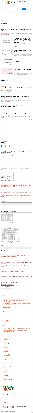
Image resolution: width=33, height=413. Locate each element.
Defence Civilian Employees (7, 350)
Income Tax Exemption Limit (19, 303)
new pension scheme (6, 366)
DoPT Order (5, 316)
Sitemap (4, 313)
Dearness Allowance (17, 68)
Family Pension (9, 301)
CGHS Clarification (11, 299)
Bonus (4, 342)
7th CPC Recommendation (16, 297)
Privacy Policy (5, 321)
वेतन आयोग (4, 382)
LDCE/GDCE (24, 303)
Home (3, 406)
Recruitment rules (18, 307)
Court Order (12, 300)
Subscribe (2, 142)
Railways (2, 28)
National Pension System (7, 304)
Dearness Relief (18, 300)
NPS (4, 324)
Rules (4, 378)
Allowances (5, 339)
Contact (25, 406)
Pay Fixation (14, 304)
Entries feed (5, 401)
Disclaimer (4, 317)
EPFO (5, 301)
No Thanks (18, 8)
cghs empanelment (16, 299)
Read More (7, 34)
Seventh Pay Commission (6, 379)
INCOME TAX (5, 358)
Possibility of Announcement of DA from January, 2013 (13, 113)
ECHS (3, 301)
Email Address (13, 4)
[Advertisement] (16, 13)
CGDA (7, 299)
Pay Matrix (4, 370)
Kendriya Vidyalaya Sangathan (18, 49)
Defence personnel (5, 351)
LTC (3, 363)
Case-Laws (4, 346)
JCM (4, 359)
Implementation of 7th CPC (9, 303)
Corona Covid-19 (8, 300)
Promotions (24, 305)
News (4, 367)
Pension (4, 371)
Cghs (4, 347)
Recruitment (13, 307)
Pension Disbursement (23, 304)
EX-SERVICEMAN (5, 355)
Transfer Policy (5, 325)
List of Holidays (5, 362)
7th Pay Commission (6, 320)
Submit (24, 8)
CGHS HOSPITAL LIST (23, 299)
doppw (28, 300)
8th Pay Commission (6, 338)
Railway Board (7, 307)
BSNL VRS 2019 (5, 343)
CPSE (15, 300)
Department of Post (23, 300)
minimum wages (28, 303)
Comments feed (5, 402)
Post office (4, 374)
